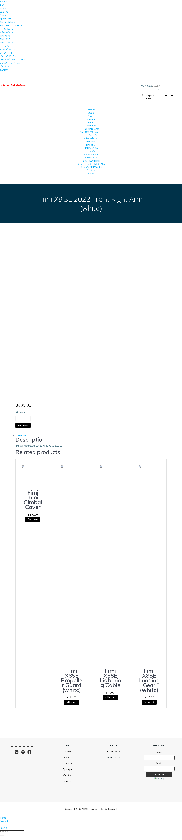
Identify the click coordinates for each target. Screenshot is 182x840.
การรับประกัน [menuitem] (6, 28)
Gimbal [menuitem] (3, 15)
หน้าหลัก (91, 109)
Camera (91, 119)
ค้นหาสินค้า (146, 85)
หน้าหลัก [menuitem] (4, 1)
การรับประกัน (91, 135)
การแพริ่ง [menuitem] (4, 46)
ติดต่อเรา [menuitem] (4, 69)
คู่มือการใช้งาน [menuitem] (7, 32)
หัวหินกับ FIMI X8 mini (91, 167)
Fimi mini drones (91, 128)
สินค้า (91, 112)
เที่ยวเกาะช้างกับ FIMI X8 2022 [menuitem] (14, 59)
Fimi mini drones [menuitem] (8, 22)
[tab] (91, 435)
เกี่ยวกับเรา (91, 170)
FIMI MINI (91, 141)
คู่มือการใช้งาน (91, 138)
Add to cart (23, 425)
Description (21, 435)
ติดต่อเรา (91, 173)
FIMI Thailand (90, 808)
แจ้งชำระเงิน (91, 157)
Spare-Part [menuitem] (5, 18)
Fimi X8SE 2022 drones (91, 132)
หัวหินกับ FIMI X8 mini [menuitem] (10, 63)
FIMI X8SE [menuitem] (5, 39)
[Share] (1, 835)
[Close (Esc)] (0, 835)
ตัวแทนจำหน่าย (91, 154)
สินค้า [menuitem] (2, 5)
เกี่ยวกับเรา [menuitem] (5, 66)
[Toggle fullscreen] (2, 835)
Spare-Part (91, 125)
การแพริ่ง (91, 151)
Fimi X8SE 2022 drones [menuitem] (11, 25)
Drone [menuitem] (3, 8)
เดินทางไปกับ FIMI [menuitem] (8, 56)
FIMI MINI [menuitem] (5, 35)
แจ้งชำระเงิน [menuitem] (6, 52)
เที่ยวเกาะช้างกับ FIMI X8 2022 (91, 164)
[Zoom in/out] (3, 835)
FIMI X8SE (91, 144)
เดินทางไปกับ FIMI (91, 160)
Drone (91, 116)
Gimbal (91, 122)
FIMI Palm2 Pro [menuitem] (7, 42)
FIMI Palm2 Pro (91, 148)
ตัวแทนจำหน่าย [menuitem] (7, 49)
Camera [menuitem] (4, 11)
